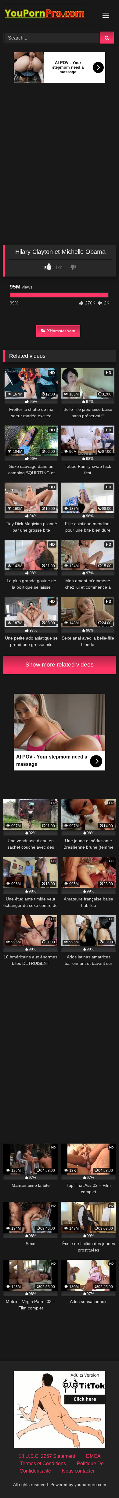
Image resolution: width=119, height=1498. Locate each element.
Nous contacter (78, 1470)
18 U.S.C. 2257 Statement (47, 1456)
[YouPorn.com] (49, 15)
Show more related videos (59, 664)
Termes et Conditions (43, 1463)
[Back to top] (100, 1480)
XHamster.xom (61, 330)
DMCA (93, 1456)
